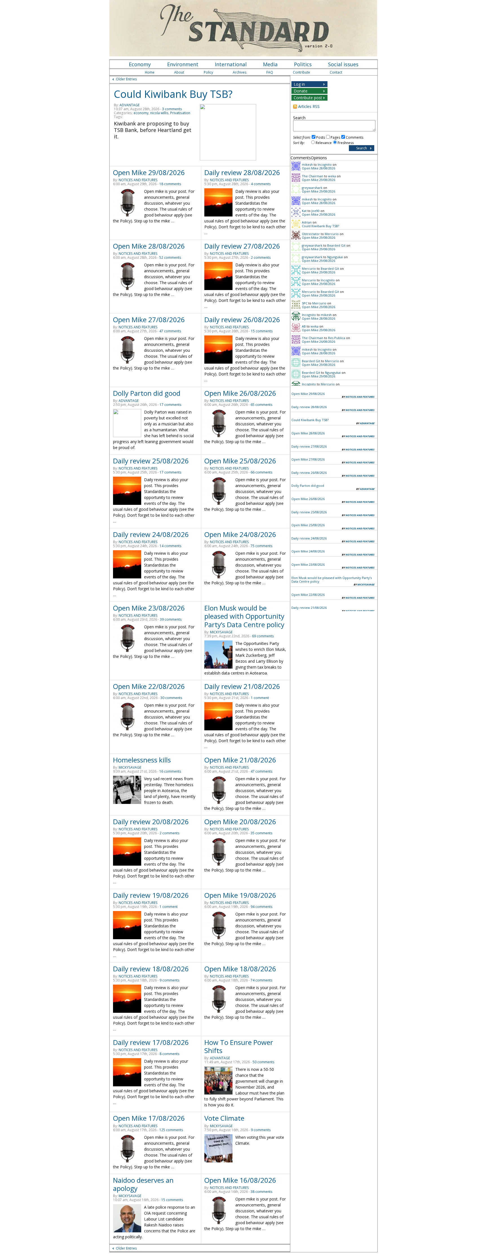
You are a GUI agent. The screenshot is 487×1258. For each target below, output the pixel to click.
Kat (304, 211)
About (179, 72)
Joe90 (315, 211)
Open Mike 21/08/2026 (240, 759)
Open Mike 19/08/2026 (240, 895)
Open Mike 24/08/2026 (240, 534)
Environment (182, 64)
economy (141, 112)
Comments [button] (301, 157)
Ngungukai (335, 257)
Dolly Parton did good (146, 393)
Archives (240, 72)
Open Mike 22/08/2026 (149, 686)
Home (149, 72)
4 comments (261, 184)
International (231, 64)
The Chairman (312, 176)
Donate (300, 91)
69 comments (263, 636)
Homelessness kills (142, 759)
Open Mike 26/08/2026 (240, 393)
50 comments (264, 1062)
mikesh (307, 164)
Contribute (301, 72)
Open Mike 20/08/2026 (240, 821)
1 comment (260, 697)
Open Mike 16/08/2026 (240, 1180)
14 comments (170, 545)
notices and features (138, 180)
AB (304, 326)
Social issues (343, 64)
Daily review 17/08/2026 (151, 1042)
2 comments (261, 257)
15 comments (262, 331)
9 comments (170, 980)
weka (332, 176)
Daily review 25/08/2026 (151, 460)
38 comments (262, 1191)
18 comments (170, 184)
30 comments (171, 697)
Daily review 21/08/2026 (242, 686)
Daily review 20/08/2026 (151, 821)
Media (270, 64)
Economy (140, 64)
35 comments (262, 833)
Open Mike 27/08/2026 (149, 319)
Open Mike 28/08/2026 (149, 246)
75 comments (262, 545)
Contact (336, 72)
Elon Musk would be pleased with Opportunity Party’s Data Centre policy (244, 616)
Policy (208, 72)
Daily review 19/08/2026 (151, 895)
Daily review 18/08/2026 (151, 968)
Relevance (324, 142)
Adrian (307, 222)
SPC (304, 303)
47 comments (170, 331)
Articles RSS (309, 106)
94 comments (262, 906)
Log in (299, 84)
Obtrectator (311, 234)
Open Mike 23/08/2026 (149, 608)
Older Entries (126, 79)
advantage (129, 105)
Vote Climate (224, 1118)
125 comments (171, 1129)
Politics (303, 64)
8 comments (170, 1053)
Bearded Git (336, 245)
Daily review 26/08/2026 (242, 319)
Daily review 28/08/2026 (242, 172)
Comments (354, 137)
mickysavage (221, 632)
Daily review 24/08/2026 (151, 534)
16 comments (170, 771)
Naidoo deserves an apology (143, 1184)
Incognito (325, 164)
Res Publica (336, 338)
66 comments (262, 472)
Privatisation (180, 112)
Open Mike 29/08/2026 (149, 172)
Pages (335, 137)
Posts (320, 137)
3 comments (172, 109)
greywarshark (312, 187)
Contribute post (308, 97)
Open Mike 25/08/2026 (240, 460)
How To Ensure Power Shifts (238, 1046)
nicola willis (159, 112)
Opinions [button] (319, 157)
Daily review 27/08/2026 (242, 246)
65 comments (262, 404)
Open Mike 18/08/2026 (240, 968)
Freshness (346, 142)
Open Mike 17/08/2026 (149, 1118)
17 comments (170, 404)
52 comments (170, 257)
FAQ (269, 72)
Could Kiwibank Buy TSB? (173, 94)
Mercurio (332, 234)
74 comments (262, 980)
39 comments (171, 619)
